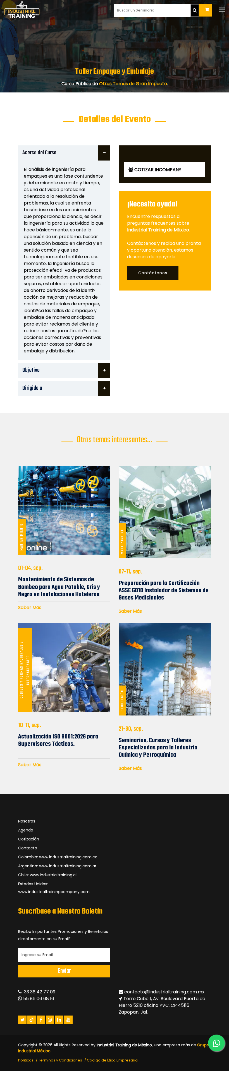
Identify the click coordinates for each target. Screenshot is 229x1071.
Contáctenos (152, 273)
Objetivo (31, 370)
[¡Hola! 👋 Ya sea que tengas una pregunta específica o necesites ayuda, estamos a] (216, 1043)
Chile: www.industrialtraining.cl (47, 875)
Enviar (64, 971)
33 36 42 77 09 (38, 992)
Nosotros (26, 821)
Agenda (25, 830)
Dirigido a (32, 388)
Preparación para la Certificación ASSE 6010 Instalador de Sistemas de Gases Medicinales (164, 591)
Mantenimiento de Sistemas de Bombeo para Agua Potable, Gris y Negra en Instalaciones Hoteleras (59, 587)
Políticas (26, 1060)
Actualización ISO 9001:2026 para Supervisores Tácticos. (58, 740)
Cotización (28, 839)
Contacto (27, 848)
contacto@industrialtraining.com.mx (164, 992)
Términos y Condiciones (60, 1060)
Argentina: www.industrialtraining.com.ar (57, 866)
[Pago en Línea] (205, 10)
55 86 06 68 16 (38, 998)
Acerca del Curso (39, 152)
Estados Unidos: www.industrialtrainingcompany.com (54, 888)
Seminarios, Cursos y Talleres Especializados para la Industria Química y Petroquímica (158, 748)
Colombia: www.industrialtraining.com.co (57, 857)
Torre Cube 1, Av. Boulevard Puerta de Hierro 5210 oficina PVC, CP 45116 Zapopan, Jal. (162, 1005)
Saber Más (29, 607)
